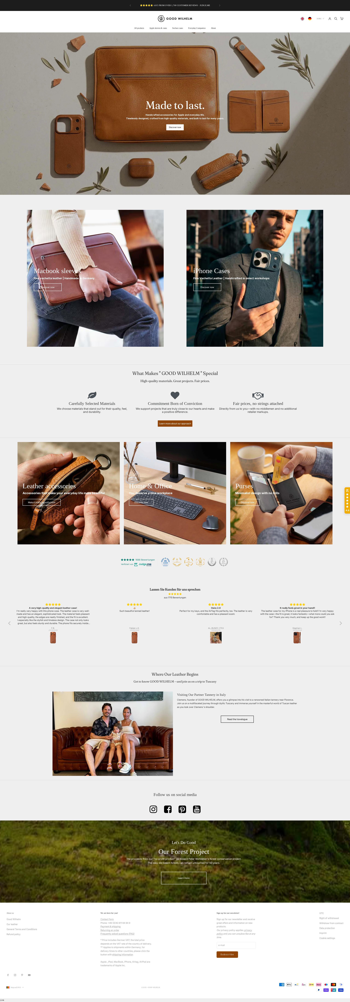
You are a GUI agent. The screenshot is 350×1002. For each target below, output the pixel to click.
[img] (175, 594)
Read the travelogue (237, 719)
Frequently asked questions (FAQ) (117, 933)
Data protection (327, 928)
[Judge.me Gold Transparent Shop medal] (188, 562)
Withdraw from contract (331, 923)
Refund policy (14, 934)
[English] (303, 18)
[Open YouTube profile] (197, 809)
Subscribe (227, 954)
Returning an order (109, 930)
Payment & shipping (110, 926)
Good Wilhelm (14, 919)
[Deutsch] (310, 18)
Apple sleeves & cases (158, 28)
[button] (10, 623)
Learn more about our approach (175, 423)
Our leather (12, 924)
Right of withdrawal (329, 918)
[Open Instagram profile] (153, 809)
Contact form (107, 919)
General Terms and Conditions (22, 929)
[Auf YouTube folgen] (29, 975)
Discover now (175, 127)
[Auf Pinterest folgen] (22, 975)
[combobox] (303, 18)
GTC (321, 913)
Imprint (322, 933)
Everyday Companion (196, 28)
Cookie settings (327, 938)
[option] (310, 18)
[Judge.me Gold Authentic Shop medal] (177, 562)
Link (2, 1000)
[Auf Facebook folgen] (8, 975)
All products (139, 28)
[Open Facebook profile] (168, 809)
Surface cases (177, 28)
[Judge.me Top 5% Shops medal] (212, 562)
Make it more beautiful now (41, 502)
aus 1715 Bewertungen (175, 597)
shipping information (122, 954)
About (213, 28)
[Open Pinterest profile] (182, 809)
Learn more (183, 878)
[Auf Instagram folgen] (15, 975)
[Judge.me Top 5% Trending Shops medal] (223, 562)
